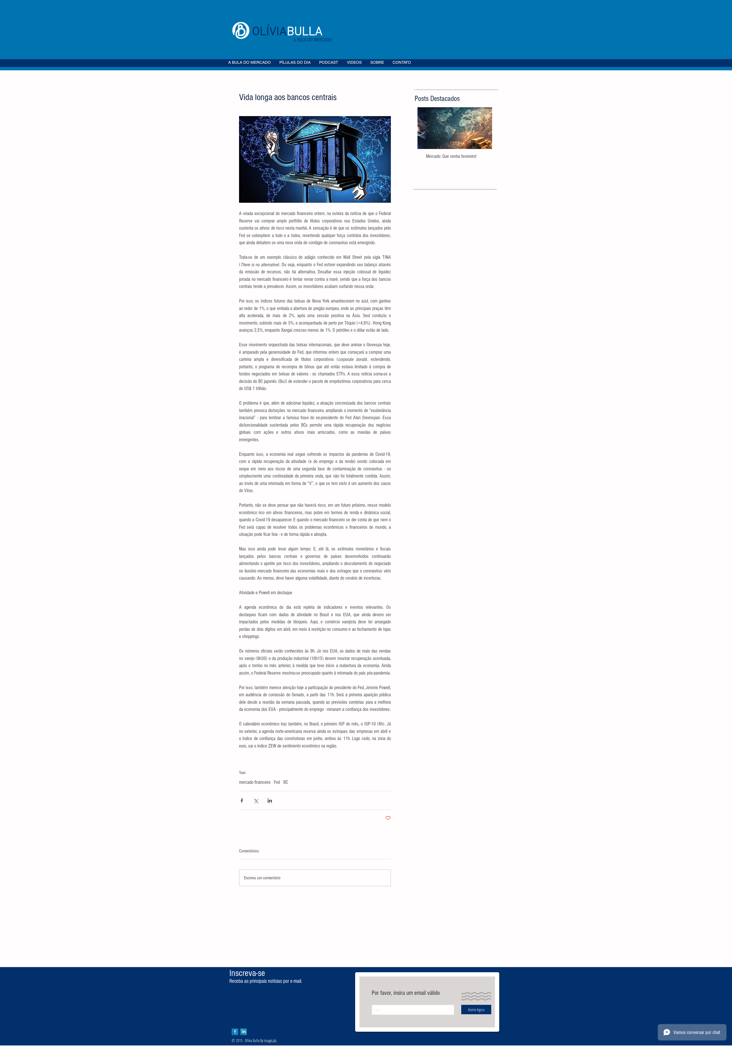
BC (285, 782)
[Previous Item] (426, 128)
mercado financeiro (254, 782)
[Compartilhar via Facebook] (241, 800)
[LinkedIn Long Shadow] (243, 1032)
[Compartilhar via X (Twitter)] (255, 800)
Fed (277, 782)
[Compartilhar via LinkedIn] (269, 800)
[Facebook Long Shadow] (235, 1032)
